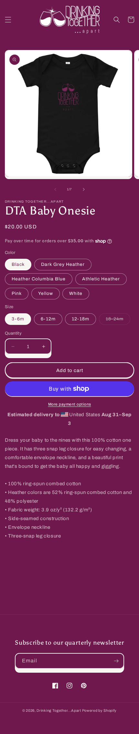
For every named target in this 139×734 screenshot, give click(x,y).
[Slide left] (55, 189)
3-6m (18, 319)
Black (18, 264)
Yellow (45, 293)
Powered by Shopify (99, 710)
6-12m (48, 319)
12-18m (80, 319)
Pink (17, 293)
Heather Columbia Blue (39, 279)
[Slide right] (84, 189)
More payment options (69, 404)
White (75, 293)
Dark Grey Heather (63, 264)
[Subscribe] (116, 661)
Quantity (13, 333)
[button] (8, 20)
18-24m (118, 320)
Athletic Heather (101, 279)
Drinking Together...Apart (59, 710)
